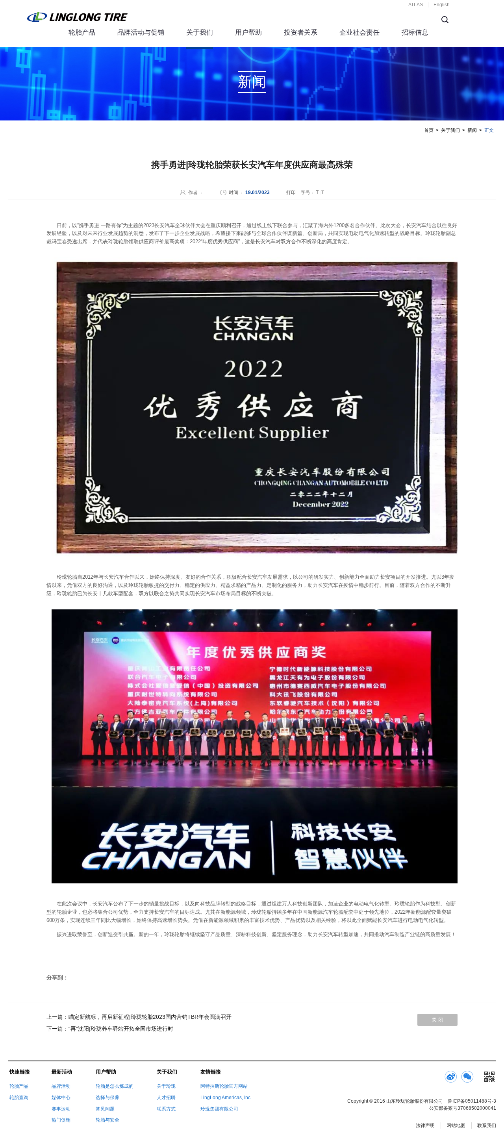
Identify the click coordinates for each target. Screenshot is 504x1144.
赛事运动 (61, 1109)
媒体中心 (61, 1097)
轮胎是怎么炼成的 (114, 1086)
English (442, 4)
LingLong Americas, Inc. (226, 1097)
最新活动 (62, 1072)
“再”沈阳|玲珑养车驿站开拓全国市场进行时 (121, 1029)
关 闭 (437, 1020)
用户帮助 (248, 32)
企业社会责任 (359, 32)
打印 (291, 192)
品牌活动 (61, 1086)
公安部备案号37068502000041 (462, 1108)
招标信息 (415, 32)
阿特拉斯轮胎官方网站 (224, 1086)
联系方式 (166, 1109)
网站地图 (456, 1125)
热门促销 (61, 1120)
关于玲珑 (166, 1086)
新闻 (472, 130)
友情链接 (210, 1072)
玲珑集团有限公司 (219, 1109)
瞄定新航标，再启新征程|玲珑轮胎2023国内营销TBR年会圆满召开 (150, 1017)
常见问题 (105, 1109)
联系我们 (486, 1125)
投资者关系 (300, 32)
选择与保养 (107, 1097)
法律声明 (425, 1125)
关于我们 (199, 32)
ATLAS (415, 4)
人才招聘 (166, 1097)
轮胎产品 (82, 32)
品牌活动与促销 (140, 32)
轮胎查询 (18, 1097)
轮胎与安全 (107, 1120)
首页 (429, 130)
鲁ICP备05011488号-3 (472, 1101)
